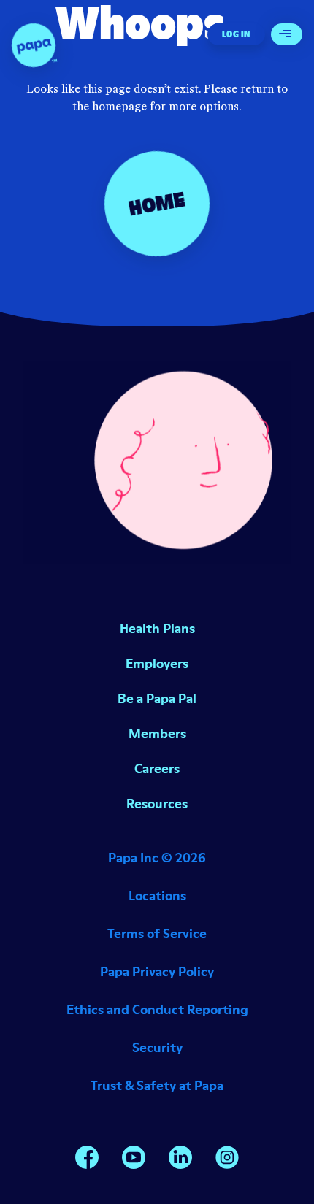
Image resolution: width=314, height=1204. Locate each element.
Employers (157, 663)
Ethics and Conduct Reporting (157, 1009)
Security (157, 1047)
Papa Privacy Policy (157, 971)
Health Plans (157, 628)
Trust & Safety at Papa (157, 1085)
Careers (157, 768)
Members (157, 733)
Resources (157, 803)
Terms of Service (157, 933)
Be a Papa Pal (157, 698)
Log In (236, 34)
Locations (157, 895)
